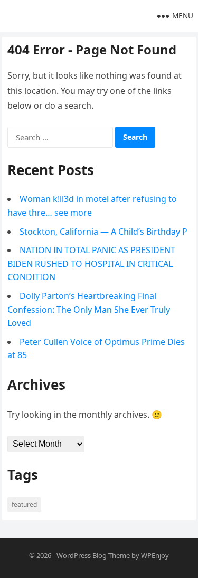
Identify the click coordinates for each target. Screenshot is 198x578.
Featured (24, 504)
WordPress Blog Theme (93, 555)
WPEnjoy (155, 555)
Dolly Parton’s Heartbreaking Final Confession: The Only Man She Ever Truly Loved (88, 309)
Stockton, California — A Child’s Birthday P (103, 231)
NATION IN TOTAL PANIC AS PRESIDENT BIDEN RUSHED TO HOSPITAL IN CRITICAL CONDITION (91, 263)
